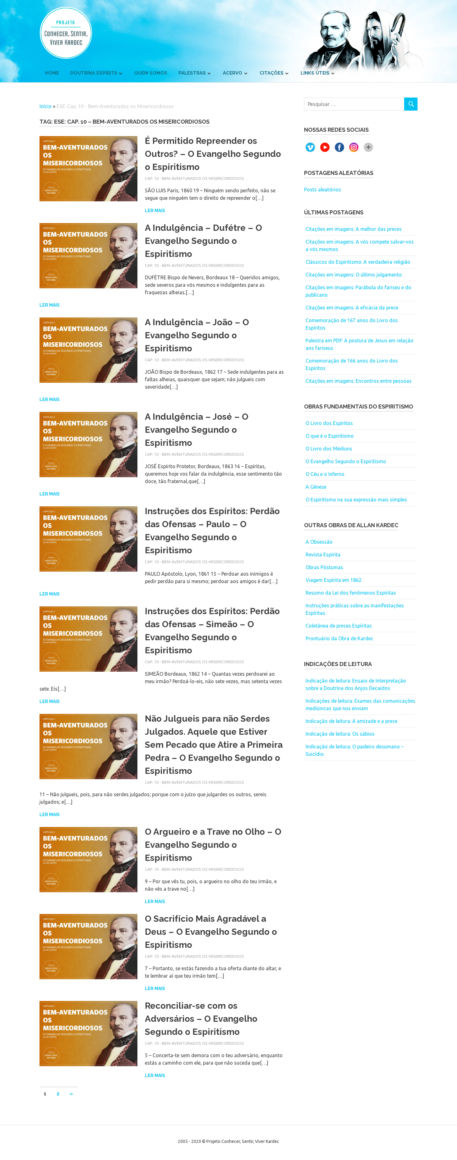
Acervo (232, 73)
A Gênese (316, 487)
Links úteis (315, 73)
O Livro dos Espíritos (329, 423)
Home (52, 73)
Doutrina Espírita (93, 73)
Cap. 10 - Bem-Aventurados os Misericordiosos (194, 178)
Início (45, 106)
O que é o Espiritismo (330, 436)
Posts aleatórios (322, 189)
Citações (272, 73)
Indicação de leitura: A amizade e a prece (351, 721)
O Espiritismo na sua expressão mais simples (356, 499)
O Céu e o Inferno (325, 474)
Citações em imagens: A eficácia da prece (352, 307)
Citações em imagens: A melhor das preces (354, 229)
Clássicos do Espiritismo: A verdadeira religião (358, 262)
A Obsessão (319, 542)
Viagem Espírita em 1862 (334, 580)
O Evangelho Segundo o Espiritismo (346, 461)
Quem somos (150, 73)
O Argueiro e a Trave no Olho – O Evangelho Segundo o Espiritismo (213, 845)
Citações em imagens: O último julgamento (354, 274)
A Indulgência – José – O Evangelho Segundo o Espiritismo (196, 430)
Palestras (192, 73)
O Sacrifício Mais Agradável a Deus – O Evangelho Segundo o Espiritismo (211, 932)
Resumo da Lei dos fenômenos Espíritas (351, 593)
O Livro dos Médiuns (329, 448)
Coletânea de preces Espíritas (339, 625)
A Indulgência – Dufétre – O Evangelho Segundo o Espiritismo (203, 241)
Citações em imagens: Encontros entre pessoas (359, 381)
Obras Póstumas (324, 567)
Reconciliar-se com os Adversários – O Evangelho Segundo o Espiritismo (201, 1019)
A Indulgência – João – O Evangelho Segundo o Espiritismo (197, 335)
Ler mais (155, 210)
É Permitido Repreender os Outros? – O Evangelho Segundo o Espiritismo (213, 154)
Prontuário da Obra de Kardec (339, 638)
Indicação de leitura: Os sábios (340, 734)
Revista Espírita (323, 554)
